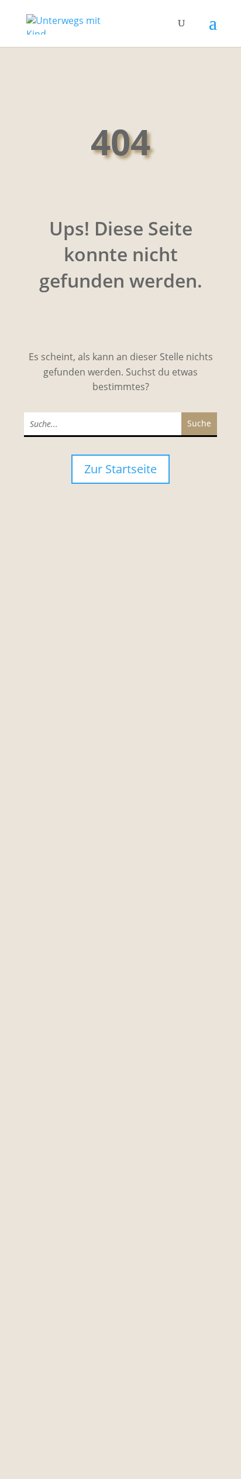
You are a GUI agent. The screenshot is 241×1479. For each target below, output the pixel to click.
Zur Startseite (120, 469)
